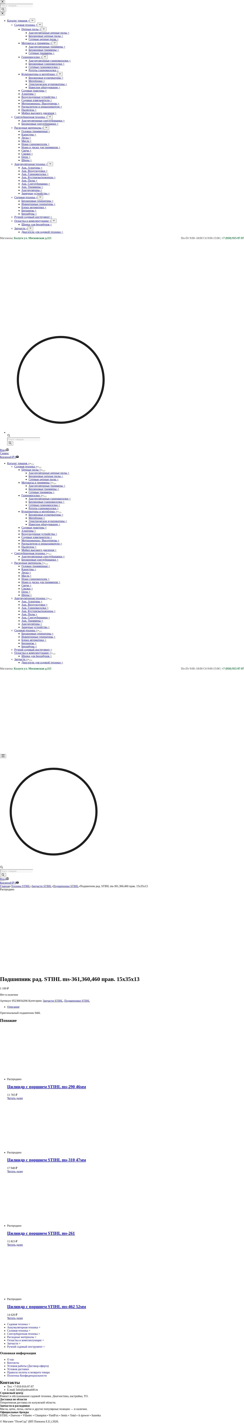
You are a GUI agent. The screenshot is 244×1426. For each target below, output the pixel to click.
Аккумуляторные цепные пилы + (49, 472)
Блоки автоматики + (33, 640)
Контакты (13, 1362)
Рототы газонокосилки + (44, 508)
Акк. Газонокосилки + (35, 607)
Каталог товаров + (18, 463)
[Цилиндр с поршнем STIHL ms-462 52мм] (48, 1299)
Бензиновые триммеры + (44, 489)
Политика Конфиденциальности (27, 1375)
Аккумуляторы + (31, 623)
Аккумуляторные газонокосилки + (50, 498)
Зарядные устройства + (35, 627)
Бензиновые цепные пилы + (46, 476)
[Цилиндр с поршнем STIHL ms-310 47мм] (48, 1152)
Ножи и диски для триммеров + (40, 582)
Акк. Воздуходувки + (34, 604)
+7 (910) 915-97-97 (233, 238)
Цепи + (25, 591)
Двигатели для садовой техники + (42, 662)
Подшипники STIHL (77, 1000)
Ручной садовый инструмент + (33, 649)
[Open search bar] (8, 435)
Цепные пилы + (31, 469)
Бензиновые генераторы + (37, 633)
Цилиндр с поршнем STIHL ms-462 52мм (46, 1306)
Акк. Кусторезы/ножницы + (38, 611)
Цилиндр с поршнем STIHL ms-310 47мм (46, 1160)
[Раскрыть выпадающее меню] (32, 464)
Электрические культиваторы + (48, 521)
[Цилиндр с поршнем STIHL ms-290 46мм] (48, 1079)
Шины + (26, 595)
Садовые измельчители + (36, 537)
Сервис (4, 453)
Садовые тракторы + (34, 527)
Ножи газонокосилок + (35, 578)
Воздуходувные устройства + (39, 533)
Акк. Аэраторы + (31, 601)
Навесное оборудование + (44, 524)
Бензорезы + (28, 643)
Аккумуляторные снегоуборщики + (43, 556)
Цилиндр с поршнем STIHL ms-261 (41, 1233)
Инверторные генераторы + (38, 636)
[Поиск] (10, 443)
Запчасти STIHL (53, 1000)
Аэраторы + (28, 530)
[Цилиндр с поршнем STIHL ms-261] (48, 1225)
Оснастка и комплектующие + (32, 652)
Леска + (26, 572)
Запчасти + (21, 659)
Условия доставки (18, 1369)
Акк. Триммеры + (32, 620)
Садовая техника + (25, 466)
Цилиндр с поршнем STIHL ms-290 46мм (46, 1086)
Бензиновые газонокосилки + (46, 501)
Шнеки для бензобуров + (36, 656)
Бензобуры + (29, 646)
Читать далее (15, 1098)
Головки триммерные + (35, 566)
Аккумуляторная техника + (31, 598)
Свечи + (26, 585)
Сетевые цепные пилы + (44, 479)
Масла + (26, 575)
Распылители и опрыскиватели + (41, 543)
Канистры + (28, 569)
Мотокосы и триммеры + (36, 482)
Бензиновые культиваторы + (46, 514)
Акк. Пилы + (29, 614)
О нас (10, 1359)
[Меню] (3, 756)
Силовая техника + (26, 630)
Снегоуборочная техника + (30, 553)
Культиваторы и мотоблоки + (39, 511)
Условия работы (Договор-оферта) (28, 1365)
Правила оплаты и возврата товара (28, 1372)
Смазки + (27, 588)
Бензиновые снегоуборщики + (39, 559)
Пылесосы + (28, 546)
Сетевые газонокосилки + (44, 505)
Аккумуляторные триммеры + (47, 485)
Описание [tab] (13, 1006)
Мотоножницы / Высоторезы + (40, 540)
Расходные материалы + (29, 562)
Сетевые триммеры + (41, 492)
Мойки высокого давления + (38, 550)
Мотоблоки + (37, 517)
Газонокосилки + (31, 495)
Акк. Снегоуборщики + (35, 617)
